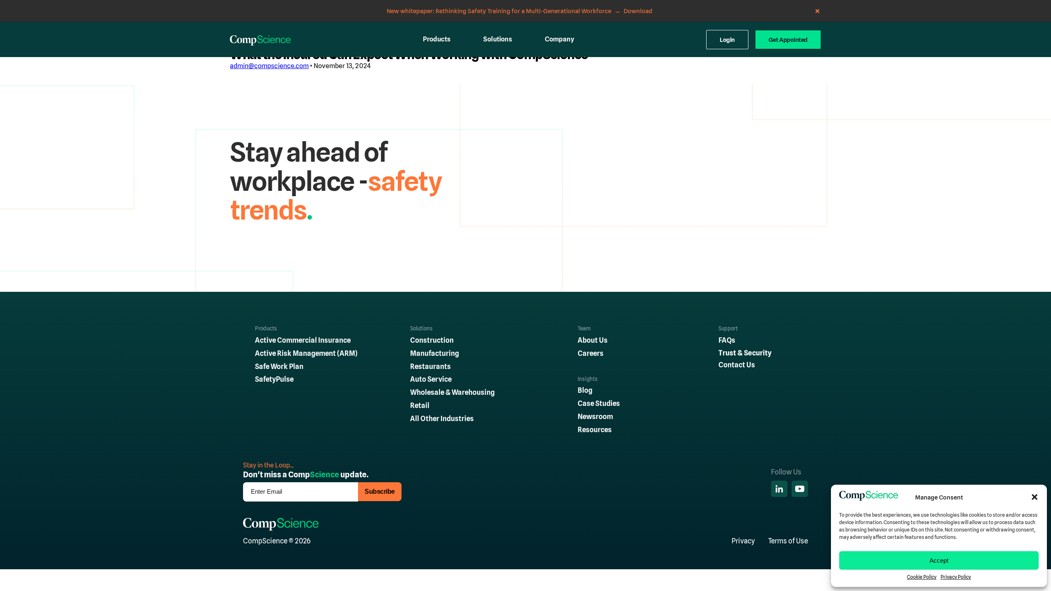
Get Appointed (788, 39)
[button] (1034, 497)
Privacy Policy (956, 577)
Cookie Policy (921, 577)
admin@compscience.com (269, 66)
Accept (938, 560)
